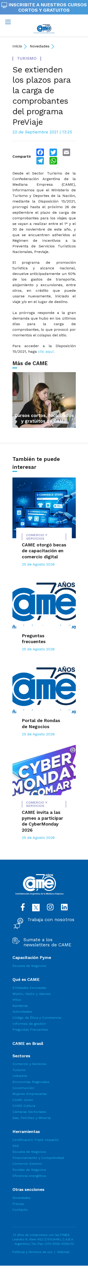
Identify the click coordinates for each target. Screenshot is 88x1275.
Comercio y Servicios (29, 1064)
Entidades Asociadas (29, 988)
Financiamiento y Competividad (38, 1158)
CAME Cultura (23, 1106)
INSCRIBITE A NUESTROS (47, 7)
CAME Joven (22, 1100)
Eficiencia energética (29, 1176)
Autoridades (22, 1011)
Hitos (16, 999)
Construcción (23, 1088)
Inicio (17, 46)
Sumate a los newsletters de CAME (47, 942)
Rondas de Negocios (29, 1170)
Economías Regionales (31, 1082)
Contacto (20, 1209)
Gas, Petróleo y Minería (31, 1118)
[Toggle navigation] (8, 22)
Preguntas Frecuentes (30, 1029)
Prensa (18, 1204)
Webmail (63, 1252)
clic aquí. (46, 351)
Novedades (40, 46)
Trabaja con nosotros (50, 919)
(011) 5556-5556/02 (59, 1244)
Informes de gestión (29, 1024)
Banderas (20, 1006)
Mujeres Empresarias (29, 1094)
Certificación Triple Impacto (35, 1140)
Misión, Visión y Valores (31, 994)
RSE (15, 1146)
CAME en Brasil (27, 1043)
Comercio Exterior (27, 1163)
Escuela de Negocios (29, 966)
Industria (19, 1076)
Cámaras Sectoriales (29, 1112)
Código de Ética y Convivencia (36, 1017)
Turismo (19, 1070)
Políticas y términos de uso (32, 1252)
